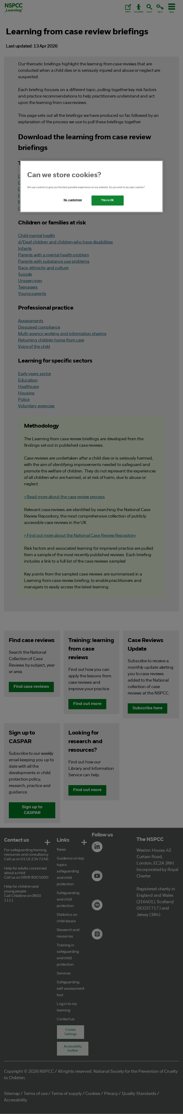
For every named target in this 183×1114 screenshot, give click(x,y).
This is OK (107, 200)
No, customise (73, 199)
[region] (91, 186)
